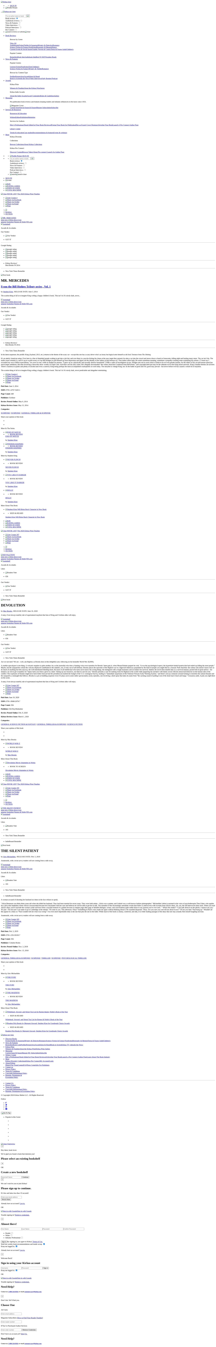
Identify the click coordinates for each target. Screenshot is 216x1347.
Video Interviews (11, 25)
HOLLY (8, 498)
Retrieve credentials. (22, 1215)
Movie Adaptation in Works (19, 770)
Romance (56, 45)
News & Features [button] (11, 59)
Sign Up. (24, 1334)
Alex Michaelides (9, 857)
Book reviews (10, 18)
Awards (27, 76)
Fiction (21, 45)
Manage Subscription (43, 108)
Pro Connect (10, 30)
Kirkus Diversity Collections (15, 1061)
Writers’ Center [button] (10, 1055)
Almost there (6, 1199)
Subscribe (54, 108)
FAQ (25, 1065)
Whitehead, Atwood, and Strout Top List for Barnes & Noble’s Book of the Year (33, 1019)
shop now (4, 220)
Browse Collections (17, 144)
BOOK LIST (12, 194)
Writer (7, 1235)
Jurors (42, 88)
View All (13, 43)
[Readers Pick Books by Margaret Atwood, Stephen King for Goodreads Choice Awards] (37, 1023)
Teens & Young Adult (58, 49)
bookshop (10, 222)
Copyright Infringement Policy (16, 1073)
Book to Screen (15, 78)
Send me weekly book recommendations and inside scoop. (22, 1244)
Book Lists (17, 1045)
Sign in (4, 1242)
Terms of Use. (37, 1242)
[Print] (8, 206)
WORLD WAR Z (11, 751)
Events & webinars (60, 133)
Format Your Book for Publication (63, 125)
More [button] (7, 135)
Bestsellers (13, 57)
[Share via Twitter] (12, 202)
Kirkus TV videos (68, 1045)
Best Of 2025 (40, 57)
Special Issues (24, 108)
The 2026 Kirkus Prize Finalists (28, 194)
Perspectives (19, 76)
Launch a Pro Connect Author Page (74, 1057)
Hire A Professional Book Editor (21, 125)
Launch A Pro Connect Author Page (125, 125)
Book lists (21, 57)
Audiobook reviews (12, 21)
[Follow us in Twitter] (6, 1105)
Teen (30, 67)
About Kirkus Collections (33, 144)
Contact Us (9, 1083)
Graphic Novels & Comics (41, 49)
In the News (25, 78)
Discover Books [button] (11, 1039)
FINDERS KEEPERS (13, 448)
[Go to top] (6, 1113)
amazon (3, 222)
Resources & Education (18, 113)
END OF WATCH (12, 436)
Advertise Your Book (105, 125)
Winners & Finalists (17, 88)
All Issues (32, 108)
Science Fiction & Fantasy (19, 47)
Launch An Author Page (55, 152)
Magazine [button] (8, 98)
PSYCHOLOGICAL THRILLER (74, 958)
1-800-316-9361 (13, 1291)
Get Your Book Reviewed (42, 125)
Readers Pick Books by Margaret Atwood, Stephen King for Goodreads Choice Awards (36, 1031)
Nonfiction (32, 47)
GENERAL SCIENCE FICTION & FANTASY (18, 724)
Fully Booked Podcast (49, 78)
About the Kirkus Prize (32, 88)
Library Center (15, 129)
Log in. (22, 1203)
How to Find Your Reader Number (30, 1318)
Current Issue (14, 108)
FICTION (9, 214)
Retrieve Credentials (29, 1330)
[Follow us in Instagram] (6, 1107)
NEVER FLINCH (12, 467)
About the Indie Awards (18, 96)
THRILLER (46, 958)
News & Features (11, 23)
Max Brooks (7, 611)
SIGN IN (13, 6)
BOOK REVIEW (16, 434)
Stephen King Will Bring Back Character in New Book (25, 517)
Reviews (8, 212)
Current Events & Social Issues (21, 49)
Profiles (12, 76)
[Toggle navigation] (2, 12)
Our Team (14, 1065)
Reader (8, 1233)
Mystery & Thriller (35, 69)
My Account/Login (46, 1061)
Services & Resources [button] (13, 110)
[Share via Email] (11, 204)
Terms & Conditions (12, 1071)
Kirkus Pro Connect (33, 1061)
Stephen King (8, 292)
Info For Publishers (42, 1065)
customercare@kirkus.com (33, 1291)
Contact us (9, 1067)
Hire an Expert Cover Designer (87, 125)
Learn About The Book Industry (98, 1057)
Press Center (31, 1065)
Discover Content (16, 152)
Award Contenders (33, 96)
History (54, 47)
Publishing (24, 117)
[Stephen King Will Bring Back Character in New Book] (25, 509)
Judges (56, 96)
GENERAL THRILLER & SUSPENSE (36, 413)
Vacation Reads (50, 57)
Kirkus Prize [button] (9, 1047)
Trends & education (17, 133)
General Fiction (15, 67)
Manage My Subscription (31, 1053)
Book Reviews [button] (10, 36)
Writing (12, 117)
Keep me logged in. (8, 1246)
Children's (69, 49)
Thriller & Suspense (31, 45)
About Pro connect (40, 152)
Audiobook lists (30, 57)
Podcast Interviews (12, 27)
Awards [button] (8, 80)
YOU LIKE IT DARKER (14, 482)
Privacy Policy (10, 1069)
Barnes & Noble (20, 222)
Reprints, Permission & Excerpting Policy (13, 1076)
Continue (25, 1177)
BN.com (29, 222)
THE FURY (9, 985)
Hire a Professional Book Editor (16, 1057)
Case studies (28, 133)
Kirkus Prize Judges (43, 1049)
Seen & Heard (35, 76)
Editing (17, 117)
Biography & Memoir (44, 47)
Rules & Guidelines (47, 96)
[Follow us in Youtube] (6, 1109)
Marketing (31, 117)
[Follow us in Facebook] (5, 1103)
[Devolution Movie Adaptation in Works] (20, 763)
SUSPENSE (5, 413)
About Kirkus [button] (10, 1063)
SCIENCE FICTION (75, 724)
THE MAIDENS (11, 1000)
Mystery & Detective (45, 45)
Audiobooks (14, 45)
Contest (20, 1065)
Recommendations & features (43, 133)
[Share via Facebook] (13, 200)
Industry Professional (13, 1238)
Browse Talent (27, 152)
